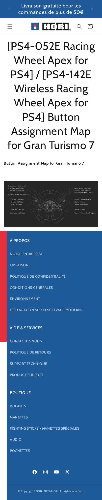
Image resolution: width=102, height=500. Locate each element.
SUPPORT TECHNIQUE (28, 363)
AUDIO (16, 439)
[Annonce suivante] (92, 8)
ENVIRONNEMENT (25, 298)
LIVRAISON (19, 265)
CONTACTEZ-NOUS (26, 341)
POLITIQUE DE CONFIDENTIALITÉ (38, 276)
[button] (9, 26)
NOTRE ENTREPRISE (26, 254)
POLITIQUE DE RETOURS (30, 352)
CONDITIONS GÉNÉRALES (31, 287)
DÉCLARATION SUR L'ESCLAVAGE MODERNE (46, 310)
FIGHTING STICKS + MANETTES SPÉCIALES (44, 428)
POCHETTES (20, 450)
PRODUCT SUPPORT (26, 375)
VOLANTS (18, 406)
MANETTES (19, 417)
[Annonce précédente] (9, 8)
